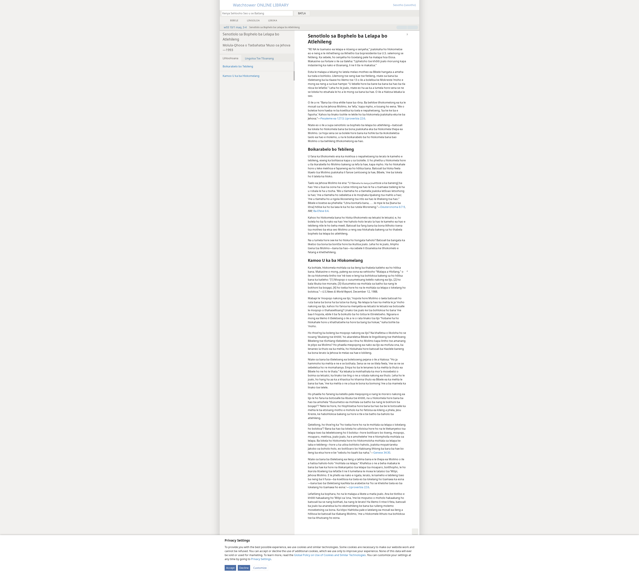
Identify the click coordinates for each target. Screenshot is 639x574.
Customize (260, 568)
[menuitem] (416, 13)
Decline (244, 568)
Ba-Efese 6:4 (320, 211)
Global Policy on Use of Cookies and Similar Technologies (330, 555)
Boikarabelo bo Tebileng (238, 66)
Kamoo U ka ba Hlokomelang (241, 76)
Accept (230, 568)
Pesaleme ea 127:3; (332, 118)
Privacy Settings (261, 559)
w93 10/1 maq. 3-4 (235, 27)
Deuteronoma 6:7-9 (392, 207)
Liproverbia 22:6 (354, 118)
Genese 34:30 (381, 452)
